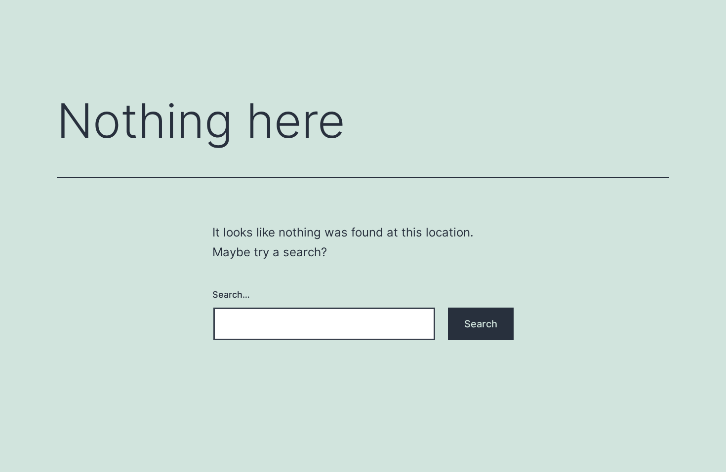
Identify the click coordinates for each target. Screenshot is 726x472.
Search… (231, 294)
